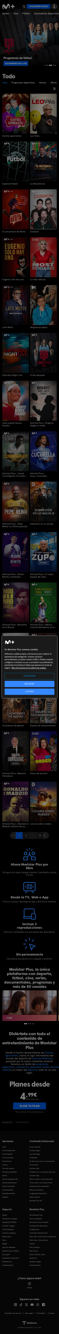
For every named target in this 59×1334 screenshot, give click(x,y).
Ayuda (29, 1288)
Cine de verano (8, 1168)
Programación (7, 1265)
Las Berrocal (34, 1168)
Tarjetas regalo (35, 1262)
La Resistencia (37, 184)
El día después (37, 375)
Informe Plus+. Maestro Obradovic (14, 774)
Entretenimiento (8, 1193)
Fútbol (26, 13)
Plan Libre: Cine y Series (39, 1240)
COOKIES (51, 1313)
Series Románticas (9, 1183)
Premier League (8, 1226)
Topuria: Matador (9, 1247)
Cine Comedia (7, 1158)
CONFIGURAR (29, 676)
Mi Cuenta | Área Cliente (39, 1222)
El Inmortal (34, 1165)
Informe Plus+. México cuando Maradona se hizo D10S (43, 626)
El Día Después (8, 1229)
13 (40, 835)
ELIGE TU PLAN (30, 1106)
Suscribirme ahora (38, 6)
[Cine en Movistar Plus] (29, 1005)
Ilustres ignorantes (11, 136)
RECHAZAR (29, 684)
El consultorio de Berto (14, 231)
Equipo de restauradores (43, 725)
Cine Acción (6, 1161)
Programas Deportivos (38, 1193)
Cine (15, 13)
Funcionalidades (36, 1219)
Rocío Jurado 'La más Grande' (41, 1179)
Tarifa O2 (33, 1258)
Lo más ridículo (38, 279)
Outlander (34, 1158)
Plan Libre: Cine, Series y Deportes (43, 1237)
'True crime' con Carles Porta (41, 1183)
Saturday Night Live (12, 375)
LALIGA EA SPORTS (9, 1222)
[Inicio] (8, 6)
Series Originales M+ (10, 1179)
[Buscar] (24, 6)
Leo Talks (35, 136)
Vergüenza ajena (38, 327)
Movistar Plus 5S (36, 1201)
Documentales (7, 1190)
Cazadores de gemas (13, 725)
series (45, 1066)
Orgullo (5, 1197)
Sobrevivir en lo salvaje (41, 524)
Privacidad (41, 1313)
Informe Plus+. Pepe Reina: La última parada (14, 525)
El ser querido (35, 1147)
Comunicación (35, 1265)
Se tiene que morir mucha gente (42, 1161)
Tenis (4, 1240)
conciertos (22, 1066)
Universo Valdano (9, 1233)
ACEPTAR (29, 691)
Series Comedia (8, 1186)
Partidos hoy (7, 1262)
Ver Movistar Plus (36, 1215)
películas (35, 1066)
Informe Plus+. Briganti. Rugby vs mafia (42, 424)
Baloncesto (6, 1237)
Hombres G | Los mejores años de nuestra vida (42, 1174)
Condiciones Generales (39, 1226)
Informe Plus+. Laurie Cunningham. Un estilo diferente (13, 474)
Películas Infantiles (9, 1172)
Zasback (34, 231)
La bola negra (35, 1150)
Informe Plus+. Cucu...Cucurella (38, 474)
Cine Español (7, 1154)
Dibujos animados (36, 1190)
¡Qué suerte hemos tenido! (12, 424)
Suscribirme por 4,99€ (16, 63)
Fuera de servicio (39, 773)
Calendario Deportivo (10, 1258)
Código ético (34, 1229)
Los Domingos (35, 1154)
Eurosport (6, 1254)
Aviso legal (29, 1313)
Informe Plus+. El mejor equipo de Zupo (42, 575)
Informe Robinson (42, 1058)
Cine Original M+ (8, 1150)
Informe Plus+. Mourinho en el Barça (14, 626)
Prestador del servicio (13, 1313)
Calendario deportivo (46, 13)
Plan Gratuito (35, 1247)
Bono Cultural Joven (37, 1254)
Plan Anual (34, 1251)
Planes (32, 1244)
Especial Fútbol (10, 184)
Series (5, 13)
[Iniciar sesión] (54, 6)
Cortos (4, 1165)
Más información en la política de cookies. (29, 668)
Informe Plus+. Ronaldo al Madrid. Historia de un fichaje (15, 825)
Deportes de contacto (10, 1251)
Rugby (4, 1244)
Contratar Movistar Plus (39, 1233)
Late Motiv (7, 327)
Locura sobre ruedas (40, 824)
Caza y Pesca (35, 1197)
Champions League (9, 1219)
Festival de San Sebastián (39, 1186)
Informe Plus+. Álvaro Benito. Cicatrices (13, 575)
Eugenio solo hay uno (13, 279)
